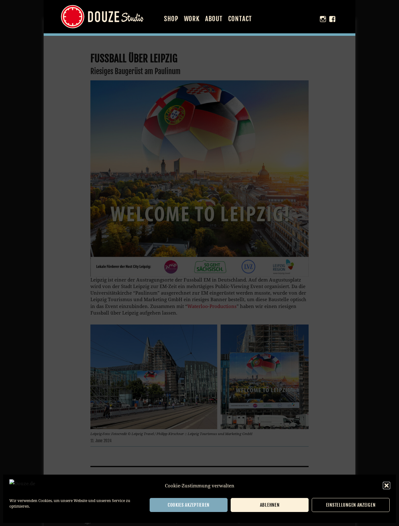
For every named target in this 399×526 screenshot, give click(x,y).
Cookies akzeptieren (188, 505)
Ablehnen (270, 505)
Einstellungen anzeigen (350, 505)
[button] (386, 485)
